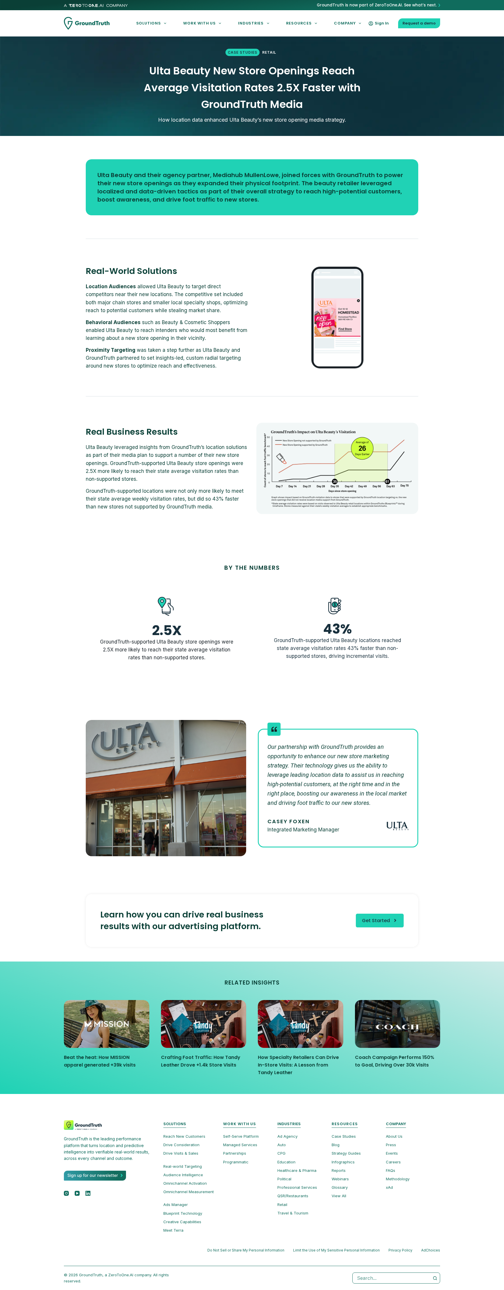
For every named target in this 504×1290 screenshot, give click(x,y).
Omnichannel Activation (185, 1183)
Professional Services (297, 1187)
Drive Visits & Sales (180, 1153)
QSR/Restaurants (292, 1196)
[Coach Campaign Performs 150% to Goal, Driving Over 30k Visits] (397, 1024)
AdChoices (430, 1250)
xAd (389, 1187)
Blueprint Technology (182, 1213)
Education (286, 1162)
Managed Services (240, 1144)
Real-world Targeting (182, 1166)
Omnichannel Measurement (188, 1191)
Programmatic (236, 1162)
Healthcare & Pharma (296, 1170)
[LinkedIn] (87, 1193)
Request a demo (419, 23)
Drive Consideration (181, 1144)
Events (392, 1153)
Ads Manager (175, 1204)
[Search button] (435, 1278)
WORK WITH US (199, 23)
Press (391, 1144)
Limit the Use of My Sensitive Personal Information (336, 1250)
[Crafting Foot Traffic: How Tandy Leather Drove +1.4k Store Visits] (203, 1024)
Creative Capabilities (182, 1221)
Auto (281, 1144)
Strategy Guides (346, 1153)
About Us (394, 1136)
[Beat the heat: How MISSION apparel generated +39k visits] (106, 1024)
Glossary (340, 1187)
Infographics (343, 1162)
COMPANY (345, 23)
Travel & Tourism (292, 1213)
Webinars (340, 1179)
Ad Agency (287, 1136)
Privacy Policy (400, 1250)
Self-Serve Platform (241, 1136)
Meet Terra (173, 1230)
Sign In (382, 23)
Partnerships (234, 1153)
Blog (336, 1144)
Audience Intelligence (183, 1174)
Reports (339, 1170)
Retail (269, 52)
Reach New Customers (184, 1136)
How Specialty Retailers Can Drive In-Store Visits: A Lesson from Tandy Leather (298, 1065)
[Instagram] (66, 1193)
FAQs (390, 1170)
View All (339, 1196)
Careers (393, 1162)
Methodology (398, 1179)
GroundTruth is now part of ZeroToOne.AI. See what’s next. (377, 5)
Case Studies (242, 52)
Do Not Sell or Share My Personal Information (245, 1250)
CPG (281, 1153)
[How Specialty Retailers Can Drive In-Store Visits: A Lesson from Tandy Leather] (300, 1024)
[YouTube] (77, 1193)
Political (284, 1179)
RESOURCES (299, 23)
